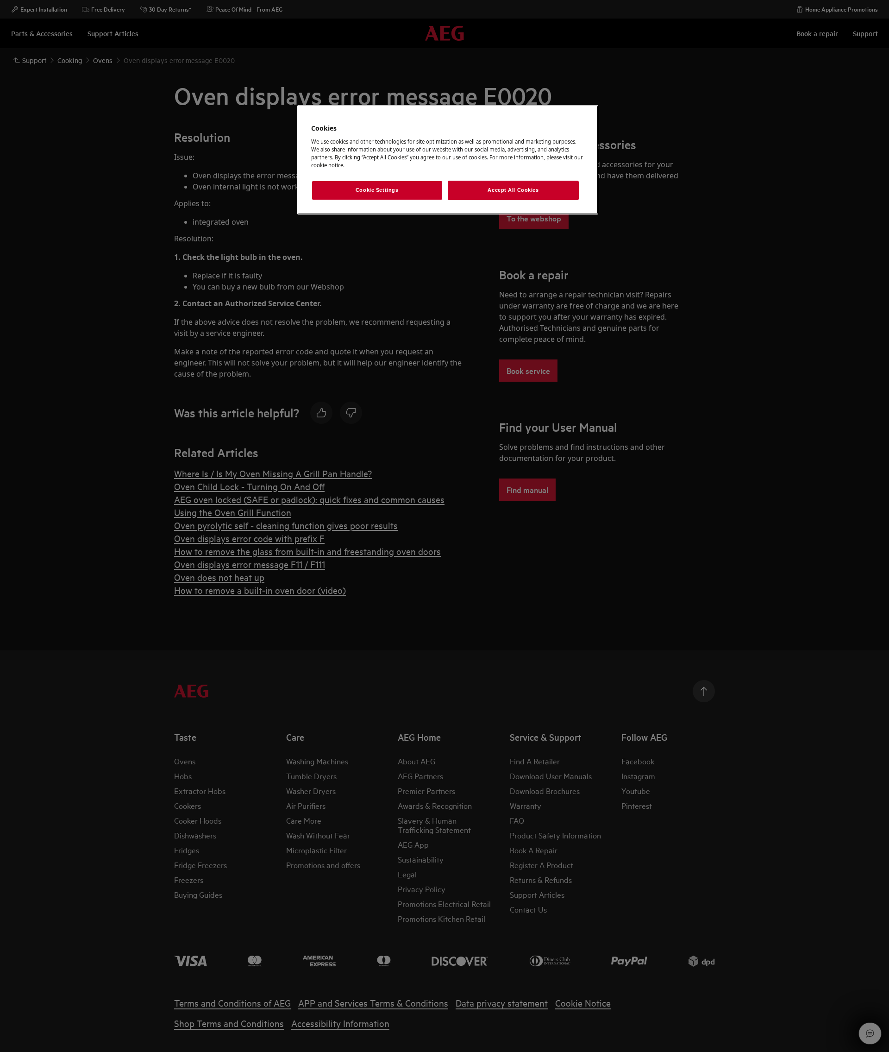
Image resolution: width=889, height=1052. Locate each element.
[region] (447, 159)
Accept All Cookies (513, 190)
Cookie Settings (377, 190)
